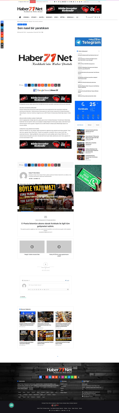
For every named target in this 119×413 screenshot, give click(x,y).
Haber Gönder (75, 408)
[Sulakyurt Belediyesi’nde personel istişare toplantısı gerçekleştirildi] (81, 150)
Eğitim (62, 17)
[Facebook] (26, 85)
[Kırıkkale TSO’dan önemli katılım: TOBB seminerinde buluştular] (28, 316)
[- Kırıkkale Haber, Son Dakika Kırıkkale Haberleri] (46, 102)
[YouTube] (36, 178)
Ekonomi (49, 17)
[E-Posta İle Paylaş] (55, 85)
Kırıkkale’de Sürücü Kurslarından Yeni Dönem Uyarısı (47, 1)
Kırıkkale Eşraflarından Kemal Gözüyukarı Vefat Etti (26, 343)
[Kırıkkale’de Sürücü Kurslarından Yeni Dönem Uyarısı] (81, 157)
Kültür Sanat (43, 394)
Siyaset (33, 17)
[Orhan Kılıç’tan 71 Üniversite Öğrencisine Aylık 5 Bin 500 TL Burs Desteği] (81, 138)
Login (67, 280)
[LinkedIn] (32, 85)
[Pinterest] (39, 85)
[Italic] (31, 289)
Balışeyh (33, 392)
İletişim (80, 408)
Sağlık (19, 397)
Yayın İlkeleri (63, 386)
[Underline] (33, 289)
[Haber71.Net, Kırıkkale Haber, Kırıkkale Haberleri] (29, 9)
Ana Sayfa (20, 21)
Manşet (30, 21)
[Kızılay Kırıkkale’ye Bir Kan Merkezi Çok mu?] (81, 132)
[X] (29, 85)
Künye (62, 390)
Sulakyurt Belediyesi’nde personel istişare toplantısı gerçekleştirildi (92, 150)
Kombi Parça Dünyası (63, 406)
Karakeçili (25, 394)
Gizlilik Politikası (64, 384)
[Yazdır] (59, 85)
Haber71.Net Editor (34, 173)
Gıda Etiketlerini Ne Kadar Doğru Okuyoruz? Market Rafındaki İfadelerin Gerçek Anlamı (63, 325)
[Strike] (35, 289)
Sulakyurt (33, 397)
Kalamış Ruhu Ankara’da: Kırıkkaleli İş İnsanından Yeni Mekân (44, 325)
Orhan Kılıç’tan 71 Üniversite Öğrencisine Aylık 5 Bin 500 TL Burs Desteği (92, 138)
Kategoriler (26, 21)
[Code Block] (42, 289)
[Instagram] (39, 178)
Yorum (97, 125)
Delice (38, 392)
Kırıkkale (70, 17)
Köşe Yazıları (36, 394)
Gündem (26, 17)
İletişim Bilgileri (64, 392)
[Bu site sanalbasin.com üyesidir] (55, 406)
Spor (56, 17)
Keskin (30, 394)
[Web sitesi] (29, 178)
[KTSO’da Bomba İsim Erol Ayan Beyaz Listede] (63, 335)
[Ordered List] (37, 289)
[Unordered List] (39, 289)
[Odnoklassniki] (49, 85)
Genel (52, 392)
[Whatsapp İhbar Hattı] (88, 178)
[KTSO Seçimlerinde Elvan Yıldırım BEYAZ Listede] (46, 335)
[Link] (44, 289)
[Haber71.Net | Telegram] (88, 41)
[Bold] (29, 289)
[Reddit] (42, 85)
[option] (45, 198)
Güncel (89, 125)
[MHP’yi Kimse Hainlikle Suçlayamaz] (81, 144)
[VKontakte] (45, 85)
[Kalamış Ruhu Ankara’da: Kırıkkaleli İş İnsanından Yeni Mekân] (46, 316)
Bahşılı (28, 392)
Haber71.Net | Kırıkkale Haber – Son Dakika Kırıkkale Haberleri (50, 408)
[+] (48, 289)
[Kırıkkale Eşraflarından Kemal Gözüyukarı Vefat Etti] (28, 335)
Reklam (62, 388)
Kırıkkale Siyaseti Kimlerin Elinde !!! (45, 197)
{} (46, 289)
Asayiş (41, 17)
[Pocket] (52, 85)
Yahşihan (38, 397)
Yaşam (24, 24)
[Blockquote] (41, 289)
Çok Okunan (80, 125)
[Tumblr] (36, 85)
